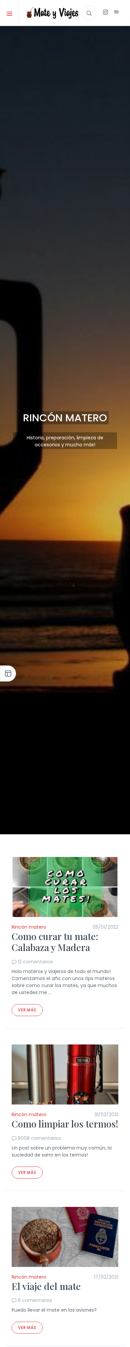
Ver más (27, 1010)
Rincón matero (29, 927)
